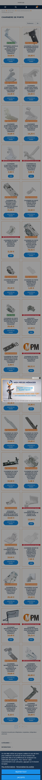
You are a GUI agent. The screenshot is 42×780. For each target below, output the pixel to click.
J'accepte (21, 777)
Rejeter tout (21, 772)
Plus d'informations (8, 767)
